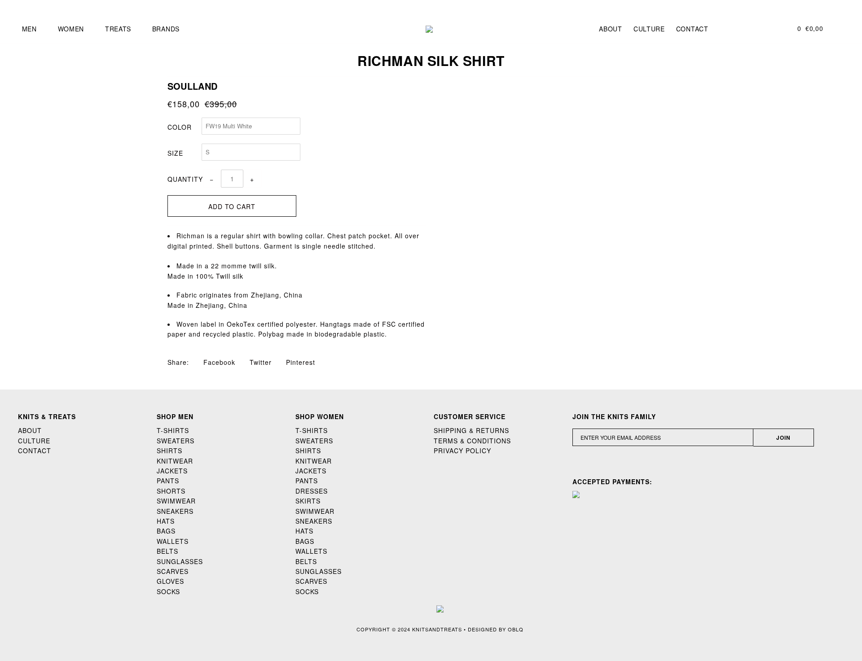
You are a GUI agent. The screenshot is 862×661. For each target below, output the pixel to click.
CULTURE (34, 440)
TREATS (118, 28)
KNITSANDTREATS (437, 629)
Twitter (259, 362)
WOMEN (71, 28)
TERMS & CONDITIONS (472, 440)
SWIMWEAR (176, 500)
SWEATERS (175, 440)
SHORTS (171, 490)
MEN (29, 28)
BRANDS (166, 28)
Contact (692, 28)
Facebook (218, 362)
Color (179, 127)
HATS (166, 521)
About (610, 28)
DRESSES (311, 490)
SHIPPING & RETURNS (471, 430)
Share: (178, 362)
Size (175, 153)
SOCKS (168, 591)
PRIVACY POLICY (462, 450)
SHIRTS (169, 450)
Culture (649, 28)
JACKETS (172, 470)
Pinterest (299, 362)
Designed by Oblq (495, 629)
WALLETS (173, 541)
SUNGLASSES (180, 561)
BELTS (167, 551)
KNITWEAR (175, 460)
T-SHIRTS (173, 430)
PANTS (168, 480)
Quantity (185, 179)
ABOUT (30, 430)
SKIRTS (308, 500)
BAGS (166, 530)
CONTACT (34, 450)
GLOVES (170, 581)
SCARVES (173, 571)
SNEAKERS (175, 511)
